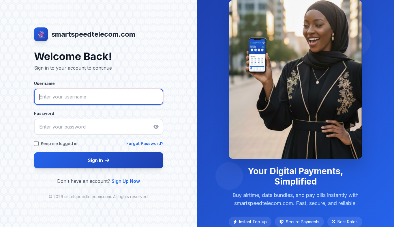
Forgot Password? (144, 143)
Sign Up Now (126, 181)
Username (44, 83)
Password (44, 113)
